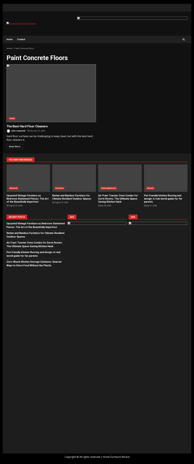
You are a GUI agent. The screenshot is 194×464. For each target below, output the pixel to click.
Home (10, 39)
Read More (14, 146)
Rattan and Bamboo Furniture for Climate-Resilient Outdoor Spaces (74, 178)
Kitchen (150, 188)
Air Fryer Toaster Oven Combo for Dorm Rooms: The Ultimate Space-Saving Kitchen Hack (120, 178)
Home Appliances (108, 188)
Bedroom (13, 188)
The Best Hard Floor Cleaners (51, 93)
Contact (21, 39)
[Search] (184, 39)
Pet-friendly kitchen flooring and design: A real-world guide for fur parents (165, 178)
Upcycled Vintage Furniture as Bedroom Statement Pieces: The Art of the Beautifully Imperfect (28, 178)
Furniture (59, 188)
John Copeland (18, 130)
